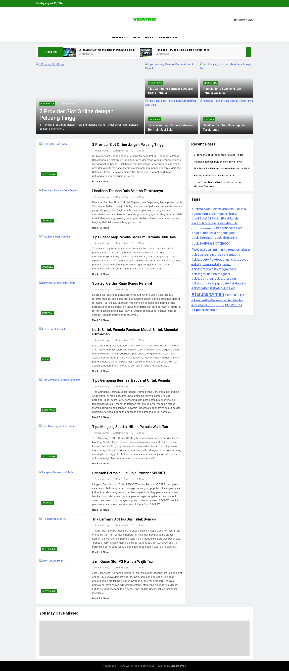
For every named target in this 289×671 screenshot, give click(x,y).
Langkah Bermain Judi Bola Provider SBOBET (129, 473)
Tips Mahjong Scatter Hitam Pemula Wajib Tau (130, 427)
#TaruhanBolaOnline (205, 300)
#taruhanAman (207, 294)
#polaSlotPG (200, 243)
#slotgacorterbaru (237, 250)
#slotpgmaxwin (202, 269)
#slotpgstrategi (202, 278)
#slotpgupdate (218, 283)
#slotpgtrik (199, 283)
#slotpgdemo (201, 264)
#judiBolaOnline (202, 223)
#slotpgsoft (221, 274)
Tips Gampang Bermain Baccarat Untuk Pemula (131, 380)
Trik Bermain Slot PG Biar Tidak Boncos (124, 519)
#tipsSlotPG (233, 305)
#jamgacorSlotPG (224, 214)
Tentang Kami (168, 37)
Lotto (45, 359)
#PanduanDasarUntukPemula (203, 228)
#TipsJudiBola (218, 306)
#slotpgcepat (239, 259)
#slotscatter (200, 288)
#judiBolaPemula (225, 223)
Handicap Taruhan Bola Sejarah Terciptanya (182, 49)
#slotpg (215, 255)
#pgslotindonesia (203, 233)
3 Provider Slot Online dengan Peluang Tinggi (107, 49)
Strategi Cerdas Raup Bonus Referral (122, 283)
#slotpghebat (221, 264)
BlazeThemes (178, 665)
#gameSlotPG (201, 214)
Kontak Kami (120, 37)
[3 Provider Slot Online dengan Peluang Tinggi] (69, 54)
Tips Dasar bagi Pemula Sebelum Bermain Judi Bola (134, 237)
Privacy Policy (143, 37)
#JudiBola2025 (202, 218)
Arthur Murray (101, 150)
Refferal (47, 313)
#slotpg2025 (231, 255)
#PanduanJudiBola (229, 228)
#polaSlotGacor (202, 238)
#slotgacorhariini (207, 249)
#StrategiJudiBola (222, 288)
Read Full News (100, 181)
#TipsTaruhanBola (204, 310)
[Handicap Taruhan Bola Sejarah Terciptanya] (146, 54)
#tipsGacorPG (201, 305)
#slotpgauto (200, 259)
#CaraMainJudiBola (232, 209)
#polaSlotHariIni (225, 238)
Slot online (47, 103)
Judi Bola (154, 119)
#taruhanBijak (234, 295)
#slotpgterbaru (225, 278)
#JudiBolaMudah (226, 218)
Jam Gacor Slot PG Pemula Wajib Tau (122, 561)
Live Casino (155, 83)
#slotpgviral (237, 283)
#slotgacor (220, 243)
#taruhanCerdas (231, 300)
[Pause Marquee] (248, 52)
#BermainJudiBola (204, 209)
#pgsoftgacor (227, 233)
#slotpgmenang (225, 269)
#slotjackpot (200, 255)
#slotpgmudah (201, 274)
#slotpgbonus (219, 259)
